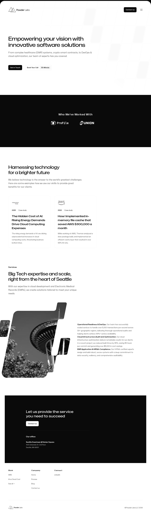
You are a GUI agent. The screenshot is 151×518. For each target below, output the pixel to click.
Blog (33, 483)
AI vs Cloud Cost (14, 479)
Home (33, 475)
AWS (10, 475)
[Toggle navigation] (141, 9)
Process (34, 479)
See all (11, 483)
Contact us (35, 488)
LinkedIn (57, 475)
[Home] (19, 9)
